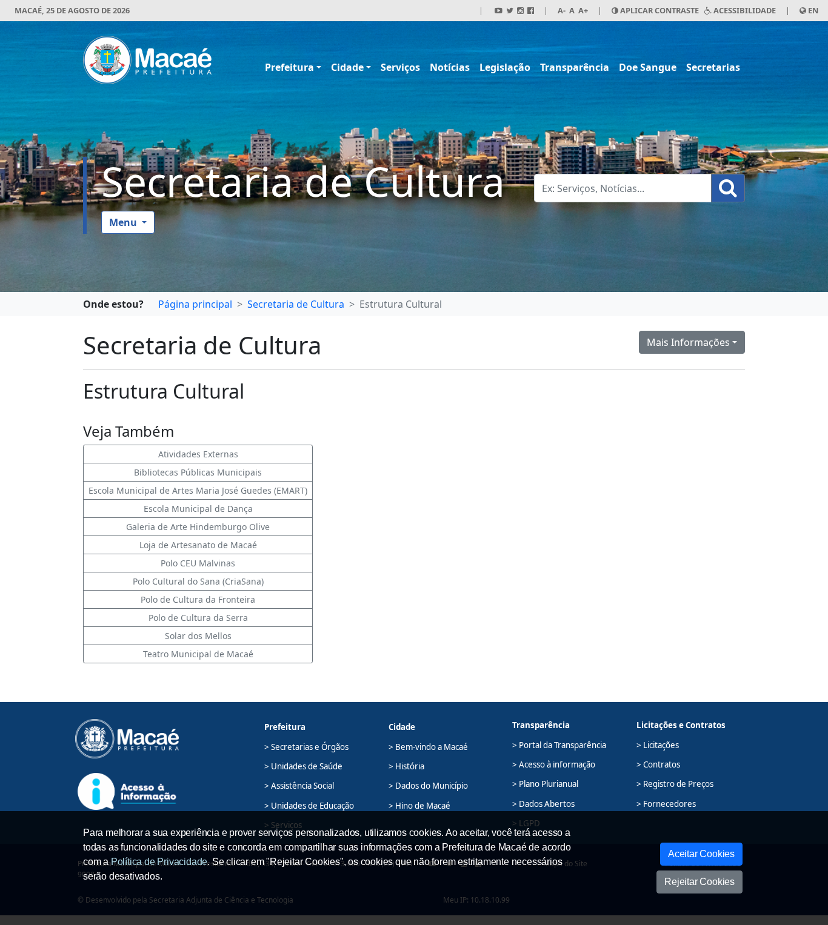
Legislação (504, 67)
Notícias (450, 67)
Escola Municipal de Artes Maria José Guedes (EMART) (197, 490)
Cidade (347, 67)
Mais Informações (688, 342)
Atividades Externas (198, 454)
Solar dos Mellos (198, 636)
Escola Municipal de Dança (198, 508)
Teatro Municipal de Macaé (198, 654)
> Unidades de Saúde (303, 766)
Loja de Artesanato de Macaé (198, 545)
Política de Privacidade (159, 862)
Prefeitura (289, 67)
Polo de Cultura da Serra (198, 617)
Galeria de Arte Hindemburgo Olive (198, 526)
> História (406, 766)
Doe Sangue (647, 67)
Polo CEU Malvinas (198, 563)
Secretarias (713, 67)
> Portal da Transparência (559, 745)
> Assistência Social (299, 785)
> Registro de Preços (674, 783)
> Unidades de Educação (309, 805)
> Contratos (658, 764)
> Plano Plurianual (545, 783)
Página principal (195, 304)
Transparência (574, 67)
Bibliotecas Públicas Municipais (198, 472)
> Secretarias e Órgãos (306, 746)
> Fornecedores (666, 803)
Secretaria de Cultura (303, 181)
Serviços (400, 67)
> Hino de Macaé (419, 805)
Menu (124, 222)
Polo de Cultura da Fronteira (198, 599)
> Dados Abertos (543, 803)
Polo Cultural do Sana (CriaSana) (198, 581)
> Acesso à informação (553, 764)
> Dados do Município (428, 785)
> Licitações (657, 745)
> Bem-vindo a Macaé (428, 746)
